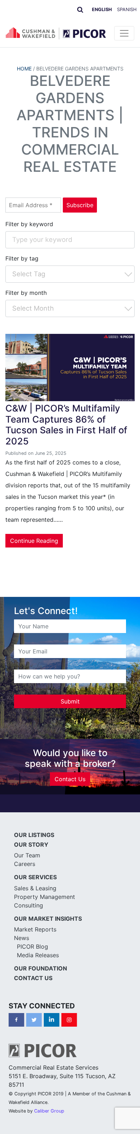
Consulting (28, 905)
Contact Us (70, 779)
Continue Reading (34, 540)
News (21, 937)
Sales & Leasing (35, 888)
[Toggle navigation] (124, 33)
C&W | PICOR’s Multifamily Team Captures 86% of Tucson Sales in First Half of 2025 (66, 425)
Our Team (27, 855)
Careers (24, 863)
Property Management (44, 896)
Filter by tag (21, 258)
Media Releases (38, 955)
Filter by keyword (29, 224)
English (102, 9)
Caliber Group (49, 1111)
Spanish (126, 9)
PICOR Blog (32, 946)
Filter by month (26, 292)
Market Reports (35, 929)
